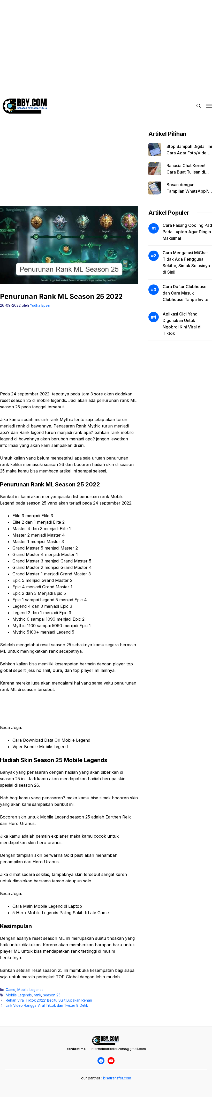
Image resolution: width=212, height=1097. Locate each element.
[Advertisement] (106, 36)
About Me (152, 78)
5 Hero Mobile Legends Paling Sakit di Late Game (60, 912)
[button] (198, 106)
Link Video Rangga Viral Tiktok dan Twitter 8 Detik (47, 1005)
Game (10, 990)
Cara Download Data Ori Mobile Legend (51, 740)
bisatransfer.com (117, 1078)
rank (37, 995)
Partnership (19, 88)
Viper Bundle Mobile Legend (40, 746)
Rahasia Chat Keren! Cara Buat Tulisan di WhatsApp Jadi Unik (186, 172)
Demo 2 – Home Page (60, 78)
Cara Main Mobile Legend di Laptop (47, 906)
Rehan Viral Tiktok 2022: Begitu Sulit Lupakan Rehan (49, 1000)
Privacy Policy (21, 78)
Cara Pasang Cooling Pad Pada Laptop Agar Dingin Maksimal (187, 232)
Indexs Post (125, 78)
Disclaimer (96, 78)
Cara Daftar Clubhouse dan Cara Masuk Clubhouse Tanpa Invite (185, 293)
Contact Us (179, 78)
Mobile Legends (30, 990)
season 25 (51, 995)
